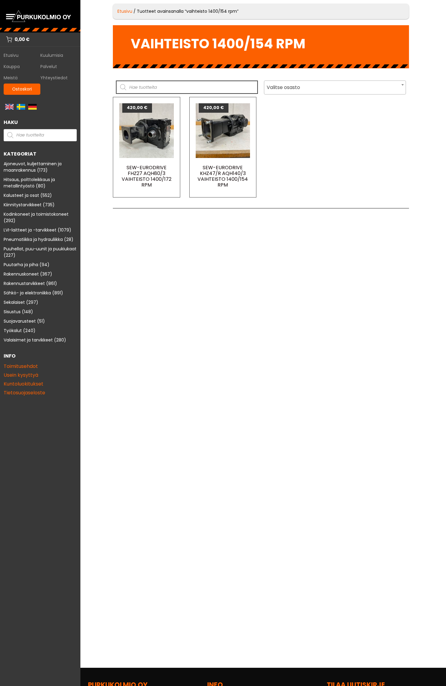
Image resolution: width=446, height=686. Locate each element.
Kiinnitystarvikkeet (23, 205)
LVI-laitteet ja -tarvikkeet (30, 230)
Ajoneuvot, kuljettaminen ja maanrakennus (33, 167)
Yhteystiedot (54, 78)
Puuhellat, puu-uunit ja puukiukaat (40, 249)
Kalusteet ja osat (21, 195)
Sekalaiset (14, 302)
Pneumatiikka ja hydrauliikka (33, 239)
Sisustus (12, 312)
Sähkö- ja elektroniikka (27, 293)
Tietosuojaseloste (24, 392)
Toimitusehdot (21, 366)
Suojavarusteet (20, 321)
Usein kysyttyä (21, 375)
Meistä (11, 78)
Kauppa (12, 66)
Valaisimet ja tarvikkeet (28, 340)
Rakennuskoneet (21, 274)
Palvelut (48, 66)
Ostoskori (22, 89)
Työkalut (13, 331)
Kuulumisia (51, 55)
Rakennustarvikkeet (24, 283)
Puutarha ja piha (21, 265)
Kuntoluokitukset (23, 383)
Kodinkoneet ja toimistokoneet (36, 214)
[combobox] (335, 87)
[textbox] (335, 87)
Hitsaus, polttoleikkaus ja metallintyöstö (29, 183)
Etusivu (11, 55)
